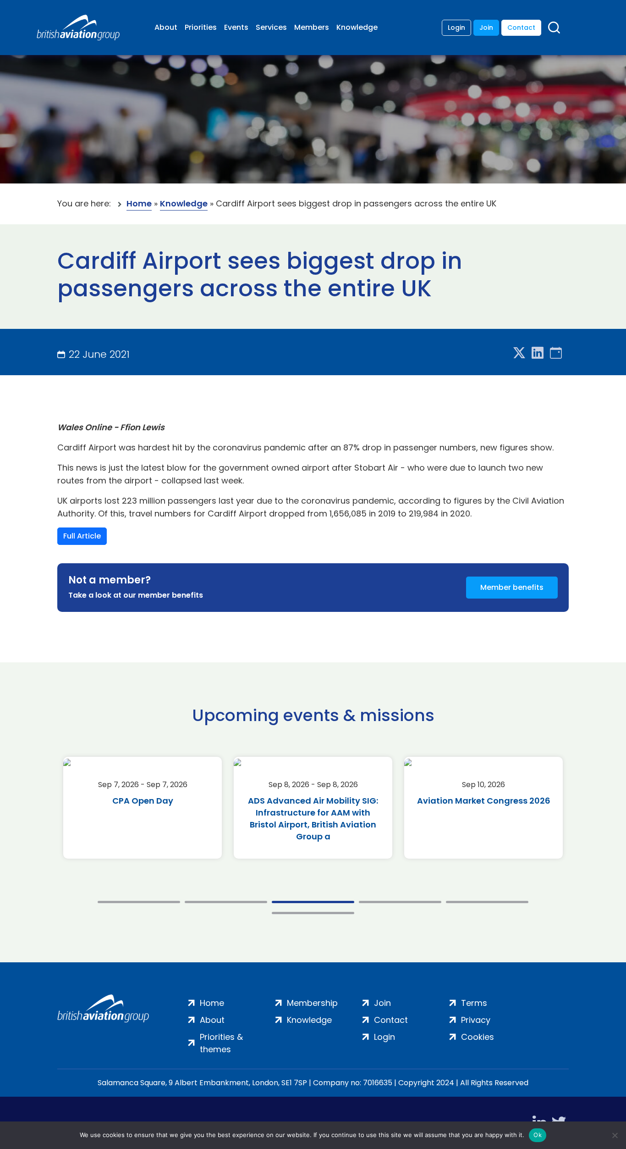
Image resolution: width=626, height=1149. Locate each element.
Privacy (475, 1020)
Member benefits (512, 587)
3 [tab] (313, 902)
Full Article (82, 536)
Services (271, 27)
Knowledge (357, 27)
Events (236, 27)
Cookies (477, 1037)
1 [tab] (139, 902)
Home (139, 203)
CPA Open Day (142, 800)
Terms (474, 1003)
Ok (537, 1134)
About (165, 27)
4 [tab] (400, 902)
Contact (521, 27)
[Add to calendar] (556, 353)
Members (311, 27)
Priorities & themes (221, 1043)
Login (456, 27)
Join (486, 27)
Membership (312, 1003)
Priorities (201, 27)
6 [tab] (313, 913)
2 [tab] (226, 902)
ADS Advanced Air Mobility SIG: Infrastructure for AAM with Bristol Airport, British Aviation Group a (313, 818)
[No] (614, 1135)
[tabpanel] (142, 808)
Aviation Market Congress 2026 (483, 800)
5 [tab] (487, 902)
